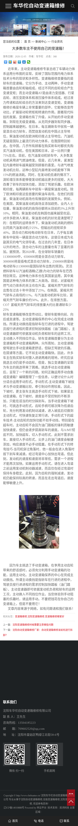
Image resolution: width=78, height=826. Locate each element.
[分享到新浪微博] (15, 62)
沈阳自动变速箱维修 (31, 799)
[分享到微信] (28, 62)
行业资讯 (57, 41)
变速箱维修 (21, 616)
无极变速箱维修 (51, 799)
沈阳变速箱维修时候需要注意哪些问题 (33, 624)
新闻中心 (41, 41)
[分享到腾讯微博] (19, 62)
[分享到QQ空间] (10, 62)
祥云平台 (41, 807)
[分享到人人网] (24, 62)
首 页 (27, 41)
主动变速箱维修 (32, 69)
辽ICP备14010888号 (14, 807)
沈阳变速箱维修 (36, 616)
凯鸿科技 (64, 807)
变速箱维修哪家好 (54, 616)
